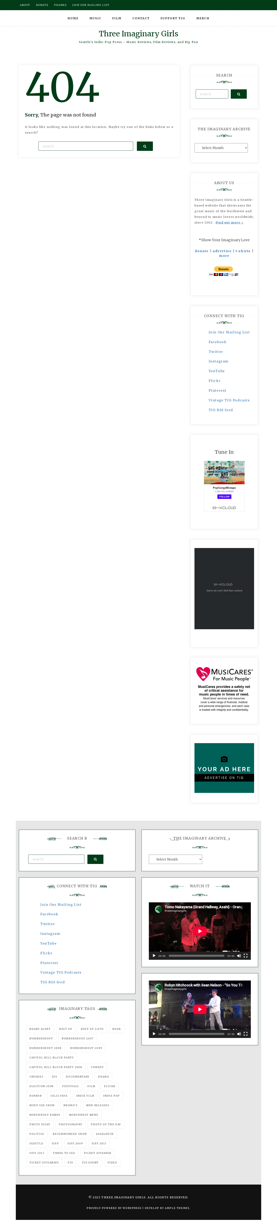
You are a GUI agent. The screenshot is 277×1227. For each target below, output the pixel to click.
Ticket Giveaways (44, 1162)
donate (202, 251)
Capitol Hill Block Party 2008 (55, 1067)
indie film (85, 1095)
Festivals (70, 1086)
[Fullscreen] (246, 956)
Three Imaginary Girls (138, 33)
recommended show (70, 1133)
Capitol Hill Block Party (51, 1057)
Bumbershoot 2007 (78, 1038)
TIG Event (90, 1162)
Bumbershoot (41, 1038)
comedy (97, 1067)
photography (70, 1124)
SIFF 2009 (75, 1143)
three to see (64, 1153)
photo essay (39, 1124)
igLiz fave (59, 1095)
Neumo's (70, 1105)
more (224, 256)
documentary (77, 1076)
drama (103, 1076)
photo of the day (106, 1124)
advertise (222, 251)
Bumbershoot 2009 (86, 1048)
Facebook (218, 342)
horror (35, 1095)
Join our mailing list (91, 4)
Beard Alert (40, 1028)
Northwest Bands (44, 1114)
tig (70, 1162)
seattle (36, 1143)
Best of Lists (92, 1028)
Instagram (219, 361)
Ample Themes (177, 1208)
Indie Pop (111, 1095)
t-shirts (243, 251)
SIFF (55, 1143)
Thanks (60, 4)
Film (116, 18)
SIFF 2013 (36, 1153)
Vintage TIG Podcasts (229, 400)
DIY (54, 1076)
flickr (109, 1086)
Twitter (216, 352)
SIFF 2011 (99, 1143)
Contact (141, 18)
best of (65, 1028)
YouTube (217, 371)
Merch (202, 18)
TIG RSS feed (221, 410)
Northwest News (83, 1114)
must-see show (42, 1105)
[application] (200, 931)
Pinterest (218, 390)
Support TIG (172, 18)
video (112, 1162)
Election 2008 (41, 1086)
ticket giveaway (98, 1153)
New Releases (97, 1105)
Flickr (215, 381)
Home (73, 18)
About (25, 4)
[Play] (154, 956)
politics (36, 1133)
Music (95, 18)
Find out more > (230, 222)
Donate (42, 4)
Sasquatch (105, 1133)
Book (116, 1028)
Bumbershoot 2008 (45, 1048)
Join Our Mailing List (229, 332)
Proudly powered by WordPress (114, 1208)
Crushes (36, 1076)
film (91, 1086)
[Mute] (239, 956)
